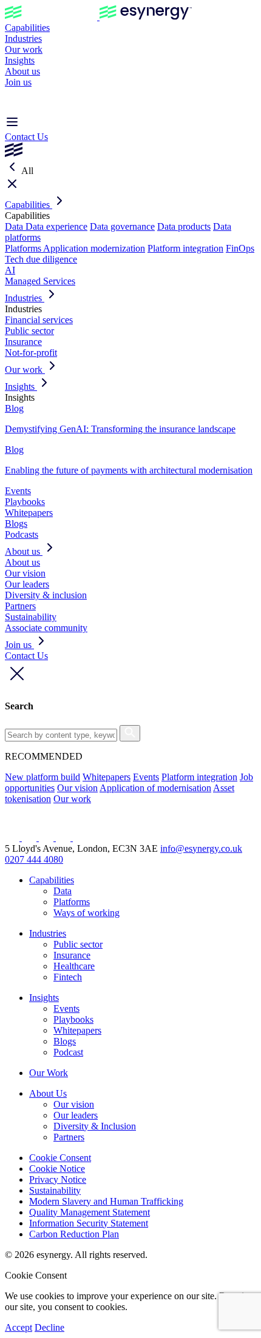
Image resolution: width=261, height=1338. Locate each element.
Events (18, 491)
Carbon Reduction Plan (74, 1234)
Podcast (68, 1052)
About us (22, 71)
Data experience (56, 226)
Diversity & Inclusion (94, 1126)
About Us (48, 1093)
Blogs (16, 523)
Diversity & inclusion (46, 595)
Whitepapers (29, 512)
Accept (18, 1327)
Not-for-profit (31, 352)
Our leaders (27, 584)
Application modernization (94, 248)
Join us (18, 82)
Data (15, 226)
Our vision (25, 573)
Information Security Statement (88, 1223)
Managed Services (40, 281)
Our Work (48, 1073)
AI (10, 270)
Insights (20, 60)
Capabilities (27, 27)
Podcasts (21, 534)
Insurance (23, 341)
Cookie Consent (60, 1157)
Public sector (29, 331)
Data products (184, 226)
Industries (23, 38)
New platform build (42, 777)
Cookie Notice (57, 1168)
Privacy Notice (57, 1179)
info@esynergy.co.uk (201, 848)
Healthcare (74, 966)
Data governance (122, 226)
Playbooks (25, 502)
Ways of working (86, 913)
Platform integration (185, 248)
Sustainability (30, 617)
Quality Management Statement (89, 1212)
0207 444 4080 (34, 859)
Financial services (39, 320)
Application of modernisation (155, 788)
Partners (20, 606)
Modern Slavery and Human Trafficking (106, 1201)
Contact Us (26, 137)
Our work (23, 49)
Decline (49, 1327)
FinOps (240, 248)
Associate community (46, 628)
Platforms (24, 248)
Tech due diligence (41, 259)
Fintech (67, 977)
